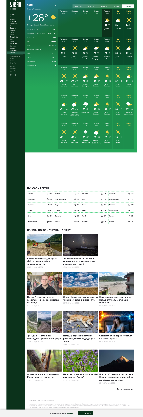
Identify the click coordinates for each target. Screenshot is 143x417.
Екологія (13, 28)
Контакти (13, 69)
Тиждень (103, 6)
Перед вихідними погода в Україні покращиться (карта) (80, 375)
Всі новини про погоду (125, 389)
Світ (11, 26)
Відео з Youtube (15, 56)
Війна (12, 17)
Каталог (12, 66)
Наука (12, 35)
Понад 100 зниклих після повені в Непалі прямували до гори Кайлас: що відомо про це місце (116, 377)
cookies (70, 413)
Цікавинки (13, 50)
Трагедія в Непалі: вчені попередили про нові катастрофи (44, 337)
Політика (13, 21)
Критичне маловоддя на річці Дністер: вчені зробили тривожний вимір (42, 261)
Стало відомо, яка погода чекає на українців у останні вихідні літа (80, 298)
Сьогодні (78, 6)
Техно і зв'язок (14, 37)
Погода (12, 53)
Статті (12, 61)
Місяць (128, 6)
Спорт (12, 33)
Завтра (91, 6)
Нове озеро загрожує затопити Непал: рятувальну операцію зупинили (115, 300)
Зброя (12, 41)
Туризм (12, 48)
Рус (15, 71)
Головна (12, 15)
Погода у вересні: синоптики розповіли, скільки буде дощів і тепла (79, 338)
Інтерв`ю (13, 63)
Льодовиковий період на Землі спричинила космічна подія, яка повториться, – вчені (79, 261)
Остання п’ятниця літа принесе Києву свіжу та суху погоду (43, 375)
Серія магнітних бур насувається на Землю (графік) (115, 337)
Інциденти (13, 44)
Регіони (12, 30)
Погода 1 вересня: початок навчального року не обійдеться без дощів (43, 300)
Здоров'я (13, 46)
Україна (12, 19)
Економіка (13, 24)
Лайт (11, 39)
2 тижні (116, 6)
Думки (12, 59)
